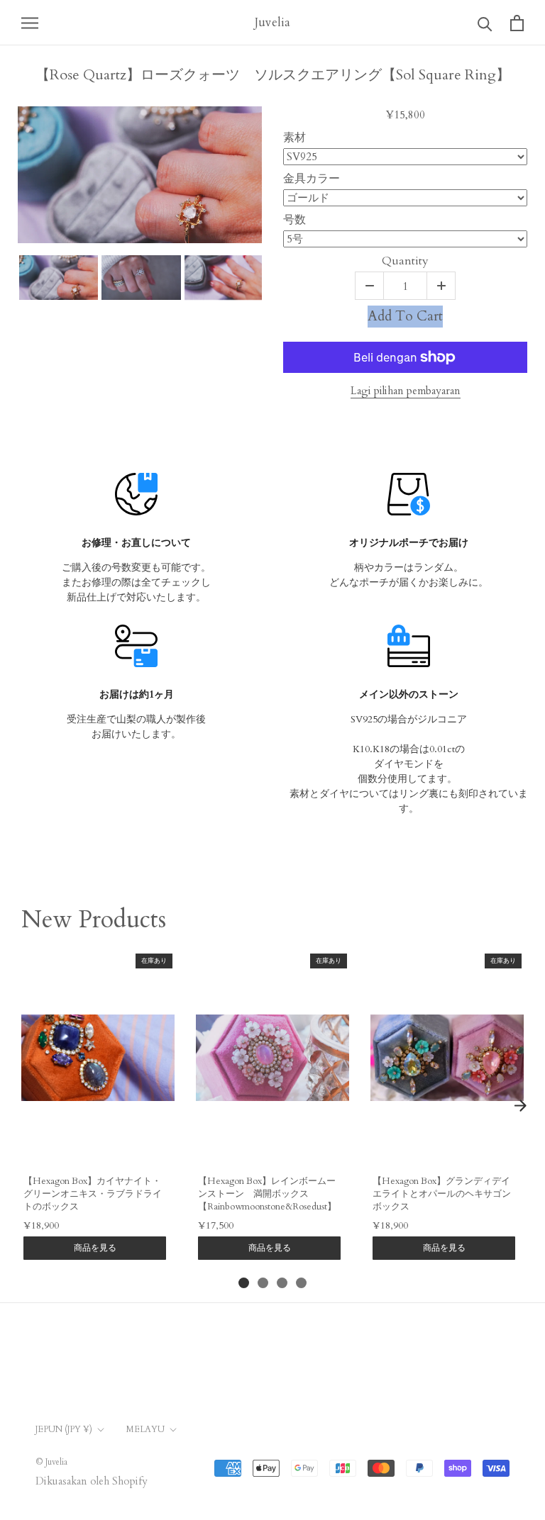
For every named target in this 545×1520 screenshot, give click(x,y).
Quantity (405, 262)
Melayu (145, 1429)
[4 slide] (301, 1283)
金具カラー (311, 179)
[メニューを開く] (29, 22)
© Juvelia (51, 1462)
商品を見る (95, 1247)
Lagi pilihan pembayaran (406, 391)
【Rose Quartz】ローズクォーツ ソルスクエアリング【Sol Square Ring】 (272, 75)
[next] (520, 1105)
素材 (294, 138)
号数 (294, 220)
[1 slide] (243, 1283)
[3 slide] (282, 1283)
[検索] (485, 23)
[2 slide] (263, 1283)
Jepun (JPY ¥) (63, 1429)
